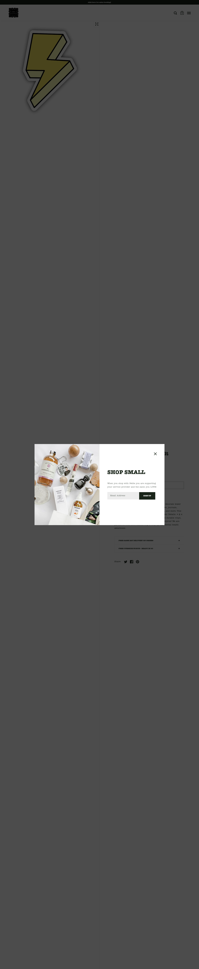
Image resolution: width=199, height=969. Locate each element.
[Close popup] (155, 453)
